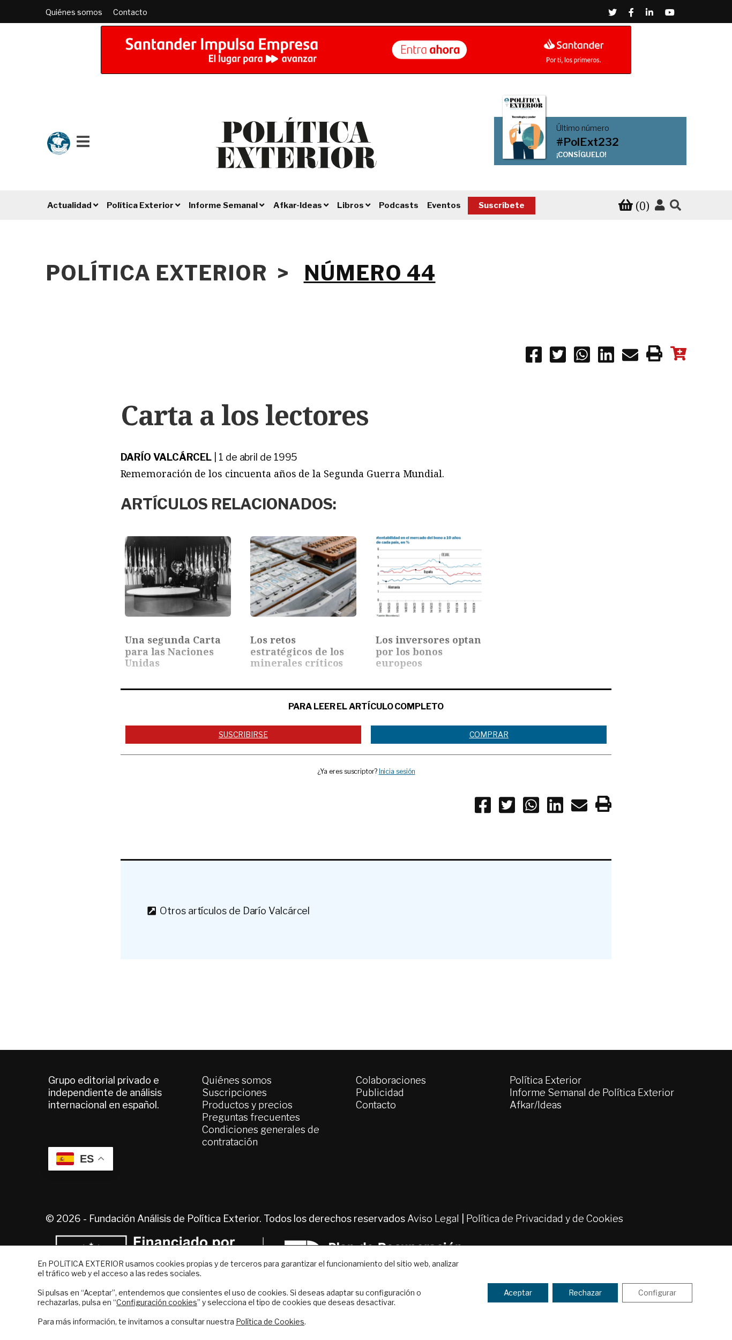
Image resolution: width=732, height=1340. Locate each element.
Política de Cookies (270, 1321)
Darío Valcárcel (166, 457)
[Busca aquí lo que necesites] (675, 205)
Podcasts (399, 205)
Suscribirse (243, 734)
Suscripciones (234, 1092)
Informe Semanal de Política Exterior (592, 1092)
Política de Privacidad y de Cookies (544, 1218)
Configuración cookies (156, 1302)
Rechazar (585, 1292)
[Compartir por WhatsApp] (582, 356)
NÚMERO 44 (370, 273)
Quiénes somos (74, 12)
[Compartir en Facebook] (534, 356)
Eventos (444, 205)
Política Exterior (545, 1080)
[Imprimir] (654, 355)
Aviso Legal (433, 1218)
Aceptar (518, 1292)
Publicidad (380, 1092)
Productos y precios (247, 1105)
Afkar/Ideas (536, 1105)
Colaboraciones (391, 1080)
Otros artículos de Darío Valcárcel (232, 910)
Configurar (657, 1292)
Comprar (489, 734)
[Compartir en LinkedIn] (606, 356)
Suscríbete (502, 205)
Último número (582, 128)
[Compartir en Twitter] (558, 356)
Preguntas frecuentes (251, 1117)
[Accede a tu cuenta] (659, 205)
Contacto (130, 12)
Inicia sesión (397, 771)
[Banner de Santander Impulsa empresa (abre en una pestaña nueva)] (366, 50)
